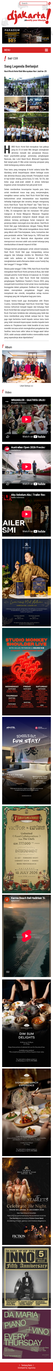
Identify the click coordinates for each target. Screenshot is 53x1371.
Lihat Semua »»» (26, 386)
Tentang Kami (27, 1365)
